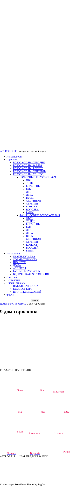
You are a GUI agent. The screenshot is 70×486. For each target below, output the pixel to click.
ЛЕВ (28, 191)
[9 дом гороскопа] (24, 341)
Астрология (13, 253)
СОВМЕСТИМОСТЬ (25, 259)
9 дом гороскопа (17, 303)
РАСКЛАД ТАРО (23, 288)
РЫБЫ (30, 212)
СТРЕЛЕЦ (32, 203)
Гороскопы (13, 159)
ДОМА (17, 265)
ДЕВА (29, 194)
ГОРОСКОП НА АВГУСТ (28, 168)
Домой (3, 303)
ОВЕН (29, 180)
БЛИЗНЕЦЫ (33, 186)
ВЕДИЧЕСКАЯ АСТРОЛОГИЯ (31, 274)
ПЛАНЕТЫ (19, 262)
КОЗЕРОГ (32, 206)
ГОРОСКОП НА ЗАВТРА (27, 165)
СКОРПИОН (33, 200)
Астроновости (14, 156)
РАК (28, 189)
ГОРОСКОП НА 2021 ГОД (28, 174)
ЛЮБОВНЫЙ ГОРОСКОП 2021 (38, 177)
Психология (13, 280)
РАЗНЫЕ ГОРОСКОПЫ (27, 271)
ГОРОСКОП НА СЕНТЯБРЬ (29, 171)
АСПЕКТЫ (19, 268)
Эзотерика (12, 277)
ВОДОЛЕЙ (32, 209)
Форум (10, 294)
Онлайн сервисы (16, 283)
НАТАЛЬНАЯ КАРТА (25, 285)
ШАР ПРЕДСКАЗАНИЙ (27, 291)
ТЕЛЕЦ (30, 183)
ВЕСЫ (30, 197)
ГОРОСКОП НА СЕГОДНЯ (29, 162)
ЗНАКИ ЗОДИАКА (24, 256)
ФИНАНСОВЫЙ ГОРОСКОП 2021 (40, 215)
